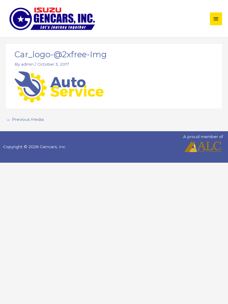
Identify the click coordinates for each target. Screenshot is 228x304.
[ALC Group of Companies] (203, 147)
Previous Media (25, 119)
